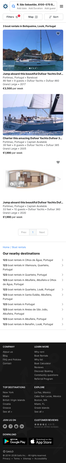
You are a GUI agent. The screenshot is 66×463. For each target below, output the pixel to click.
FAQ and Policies (12, 359)
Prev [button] (23, 232)
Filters (13, 16)
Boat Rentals (41, 355)
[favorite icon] (58, 33)
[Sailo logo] (8, 451)
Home (6, 247)
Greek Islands (41, 407)
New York (8, 392)
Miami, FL (39, 403)
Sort (55, 16)
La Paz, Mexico (42, 392)
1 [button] (32, 232)
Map (31, 16)
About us (8, 351)
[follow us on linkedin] (22, 426)
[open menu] (62, 6)
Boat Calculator (42, 363)
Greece (7, 407)
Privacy (6, 458)
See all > (7, 411)
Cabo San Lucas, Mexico (47, 396)
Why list (38, 359)
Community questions (46, 375)
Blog (5, 355)
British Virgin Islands (14, 400)
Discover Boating (43, 371)
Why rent (39, 351)
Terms (17, 458)
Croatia (7, 403)
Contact (7, 363)
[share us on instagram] (16, 426)
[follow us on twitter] (5, 426)
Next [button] (42, 232)
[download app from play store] (15, 441)
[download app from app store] (41, 441)
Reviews (38, 367)
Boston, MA (40, 400)
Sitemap (27, 458)
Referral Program (43, 378)
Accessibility (40, 458)
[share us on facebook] (10, 426)
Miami (6, 396)
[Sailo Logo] (5, 6)
